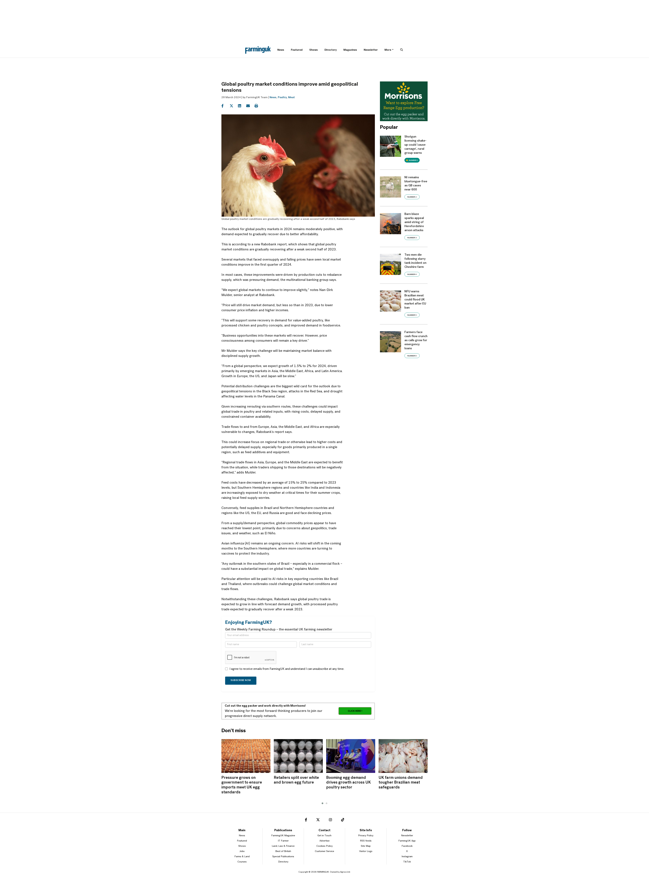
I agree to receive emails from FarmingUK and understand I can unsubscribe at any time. (287, 669)
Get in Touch (324, 835)
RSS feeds (365, 841)
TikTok (407, 862)
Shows (313, 50)
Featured (297, 50)
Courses (242, 862)
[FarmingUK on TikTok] (342, 820)
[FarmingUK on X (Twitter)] (318, 820)
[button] (322, 803)
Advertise (324, 841)
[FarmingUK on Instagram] (330, 820)
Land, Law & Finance (283, 846)
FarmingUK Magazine (283, 835)
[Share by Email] (250, 106)
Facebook (407, 846)
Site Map (366, 846)
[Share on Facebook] (225, 106)
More (387, 50)
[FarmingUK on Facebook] (306, 820)
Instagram (407, 856)
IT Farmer (283, 841)
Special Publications (283, 856)
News (280, 50)
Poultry (282, 97)
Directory (330, 50)
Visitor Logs (365, 851)
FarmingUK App (407, 841)
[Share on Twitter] (233, 106)
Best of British (283, 851)
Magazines (350, 50)
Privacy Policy (365, 835)
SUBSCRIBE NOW (241, 680)
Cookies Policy (324, 846)
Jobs (242, 851)
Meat (291, 97)
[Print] (258, 106)
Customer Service (324, 851)
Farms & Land (242, 856)
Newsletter (371, 50)
